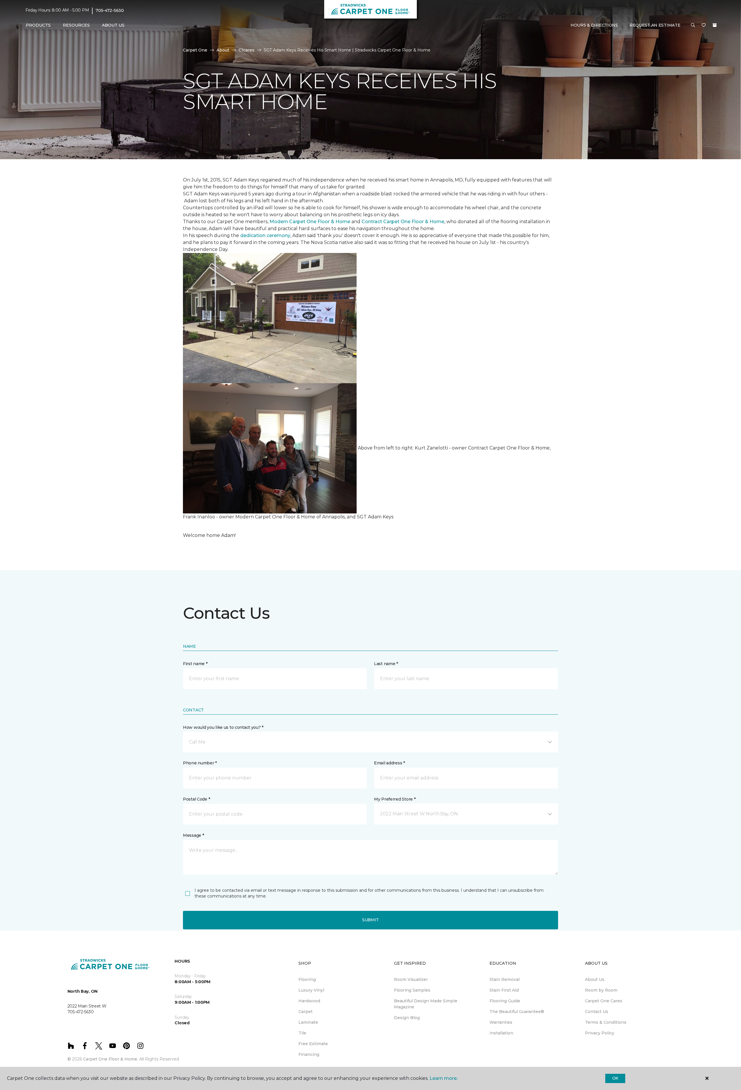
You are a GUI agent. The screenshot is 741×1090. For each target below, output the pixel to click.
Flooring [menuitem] (307, 979)
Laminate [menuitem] (308, 1022)
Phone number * (200, 763)
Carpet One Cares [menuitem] (603, 1000)
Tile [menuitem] (302, 1033)
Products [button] (38, 25)
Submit (370, 919)
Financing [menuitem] (308, 1054)
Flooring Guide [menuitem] (504, 1000)
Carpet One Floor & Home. (110, 1059)
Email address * (389, 763)
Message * (193, 835)
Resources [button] (76, 25)
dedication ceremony (265, 235)
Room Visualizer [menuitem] (411, 979)
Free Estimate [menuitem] (313, 1043)
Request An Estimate (655, 25)
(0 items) (715, 25)
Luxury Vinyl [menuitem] (311, 990)
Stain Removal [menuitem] (504, 979)
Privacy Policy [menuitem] (599, 1033)
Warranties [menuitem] (500, 1022)
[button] (692, 25)
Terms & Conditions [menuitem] (605, 1022)
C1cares (246, 50)
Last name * (386, 664)
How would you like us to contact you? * (223, 727)
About (223, 50)
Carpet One (195, 50)
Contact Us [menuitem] (596, 1011)
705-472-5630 (110, 10)
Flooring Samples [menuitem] (412, 990)
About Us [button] (113, 25)
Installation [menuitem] (501, 1033)
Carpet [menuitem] (305, 1011)
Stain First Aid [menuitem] (504, 990)
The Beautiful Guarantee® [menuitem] (516, 1011)
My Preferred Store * (394, 799)
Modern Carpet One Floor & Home (309, 221)
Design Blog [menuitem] (407, 1017)
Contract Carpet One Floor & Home (403, 221)
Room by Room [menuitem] (601, 990)
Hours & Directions (594, 25)
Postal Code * (196, 799)
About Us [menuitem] (594, 979)
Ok (615, 1078)
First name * (195, 664)
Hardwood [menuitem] (309, 1000)
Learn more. (444, 1078)
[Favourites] (703, 25)
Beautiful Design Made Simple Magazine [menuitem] (425, 1004)
